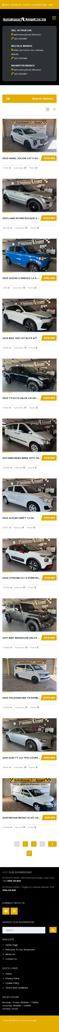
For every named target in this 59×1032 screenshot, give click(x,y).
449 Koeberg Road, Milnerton (27, 34)
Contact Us (11, 958)
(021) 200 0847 (20, 38)
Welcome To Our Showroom (20, 949)
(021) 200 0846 (20, 58)
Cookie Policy (12, 983)
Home (9, 973)
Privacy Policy (12, 978)
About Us (10, 954)
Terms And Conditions (17, 987)
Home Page (12, 944)
